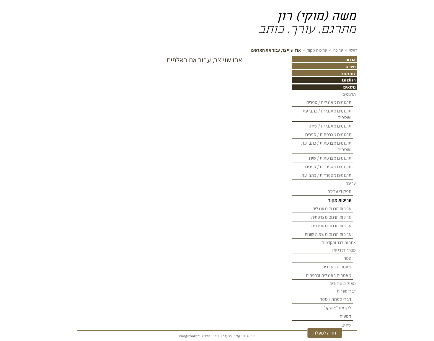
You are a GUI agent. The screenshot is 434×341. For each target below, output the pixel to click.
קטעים (346, 316)
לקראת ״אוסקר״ (337, 308)
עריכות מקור (316, 50)
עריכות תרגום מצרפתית (331, 217)
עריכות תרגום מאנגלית (331, 208)
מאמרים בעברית (336, 267)
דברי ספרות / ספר (335, 299)
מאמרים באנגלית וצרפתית (328, 275)
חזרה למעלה (325, 333)
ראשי (353, 50)
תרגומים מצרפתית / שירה (329, 158)
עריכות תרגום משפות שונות (328, 234)
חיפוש (350, 66)
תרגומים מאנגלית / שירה (330, 126)
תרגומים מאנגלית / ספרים (328, 102)
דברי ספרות (346, 291)
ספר (347, 258)
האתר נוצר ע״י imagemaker (199, 336)
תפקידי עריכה (339, 191)
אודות (350, 59)
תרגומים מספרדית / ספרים (328, 167)
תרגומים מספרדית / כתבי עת (326, 175)
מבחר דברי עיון (344, 250)
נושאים (349, 87)
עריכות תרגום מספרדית (331, 226)
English (349, 80)
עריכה (338, 50)
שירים (347, 325)
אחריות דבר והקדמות (339, 242)
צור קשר (348, 73)
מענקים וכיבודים (343, 283)
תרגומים (349, 94)
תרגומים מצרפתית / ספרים (328, 134)
